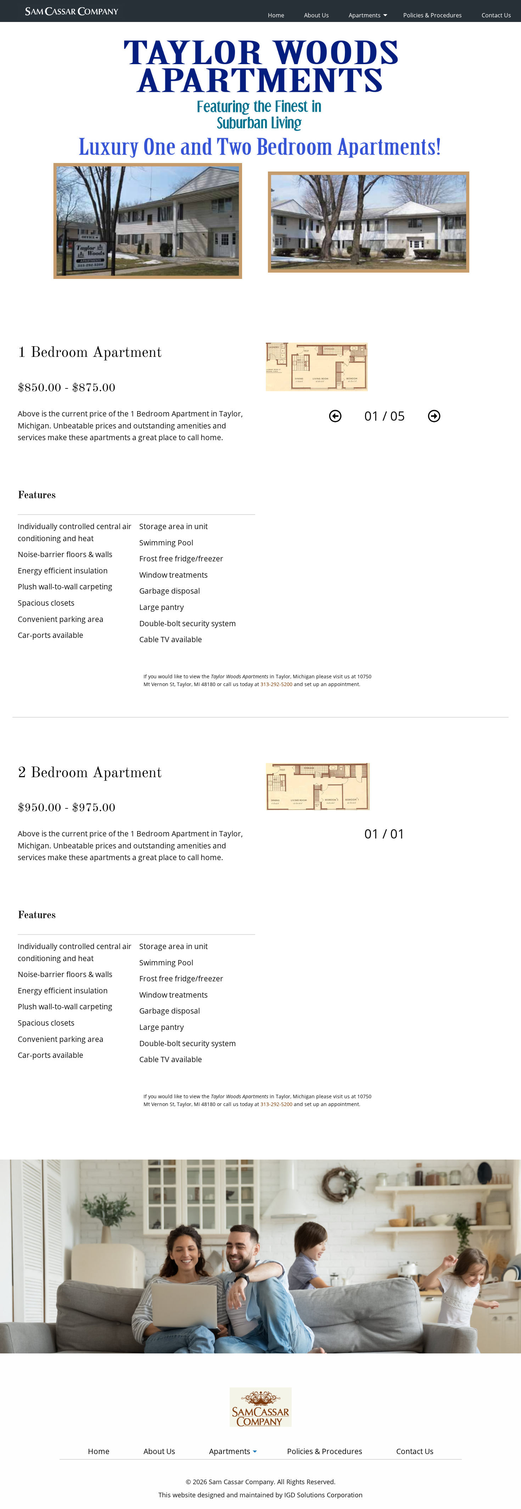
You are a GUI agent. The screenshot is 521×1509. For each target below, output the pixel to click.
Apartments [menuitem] (365, 15)
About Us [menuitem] (316, 15)
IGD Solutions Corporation (323, 1495)
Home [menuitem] (276, 15)
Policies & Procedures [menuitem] (432, 15)
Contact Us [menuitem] (496, 15)
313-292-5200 (276, 684)
